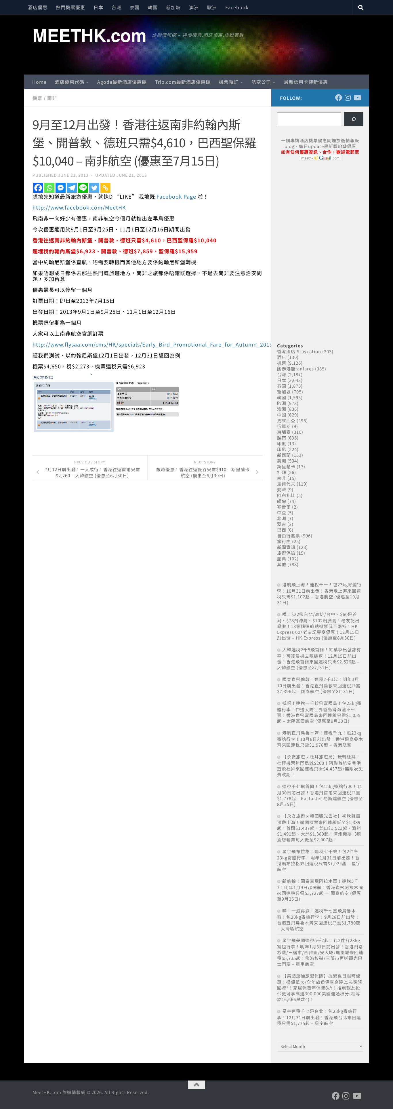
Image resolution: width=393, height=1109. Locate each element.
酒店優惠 (37, 7)
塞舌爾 (284, 507)
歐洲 (212, 7)
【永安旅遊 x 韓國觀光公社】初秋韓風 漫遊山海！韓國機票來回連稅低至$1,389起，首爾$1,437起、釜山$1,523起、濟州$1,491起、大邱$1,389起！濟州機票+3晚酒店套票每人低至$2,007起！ (319, 827)
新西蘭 (284, 455)
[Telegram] (72, 188)
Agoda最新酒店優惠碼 (122, 81)
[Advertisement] (320, 210)
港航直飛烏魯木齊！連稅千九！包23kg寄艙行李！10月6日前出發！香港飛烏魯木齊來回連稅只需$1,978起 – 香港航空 (320, 739)
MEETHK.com (89, 34)
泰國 (135, 7)
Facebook (237, 7)
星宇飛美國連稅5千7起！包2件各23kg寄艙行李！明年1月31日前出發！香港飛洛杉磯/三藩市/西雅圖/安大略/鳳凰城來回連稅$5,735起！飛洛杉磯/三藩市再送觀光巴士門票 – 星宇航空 (320, 952)
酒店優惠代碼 (69, 81)
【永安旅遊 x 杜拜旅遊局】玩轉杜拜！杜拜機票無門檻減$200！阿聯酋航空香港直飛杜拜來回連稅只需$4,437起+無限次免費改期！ (320, 765)
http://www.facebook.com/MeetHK (79, 207)
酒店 (281, 357)
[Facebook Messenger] (61, 188)
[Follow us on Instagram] (347, 97)
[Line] (83, 188)
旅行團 (284, 541)
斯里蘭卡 (286, 466)
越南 (281, 438)
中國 (281, 415)
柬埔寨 (284, 432)
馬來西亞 (286, 420)
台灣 (116, 7)
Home (39, 81)
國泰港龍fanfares (295, 369)
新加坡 (173, 7)
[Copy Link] (105, 188)
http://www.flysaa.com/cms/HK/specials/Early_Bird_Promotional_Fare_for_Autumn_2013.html (160, 344)
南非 (52, 97)
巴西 (281, 530)
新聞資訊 (286, 547)
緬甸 (281, 501)
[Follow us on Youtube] (357, 97)
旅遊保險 (286, 553)
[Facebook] (38, 188)
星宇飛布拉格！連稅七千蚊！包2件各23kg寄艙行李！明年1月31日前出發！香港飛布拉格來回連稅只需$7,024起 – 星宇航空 (319, 860)
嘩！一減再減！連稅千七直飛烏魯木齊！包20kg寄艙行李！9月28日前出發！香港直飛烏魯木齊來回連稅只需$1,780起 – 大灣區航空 (318, 919)
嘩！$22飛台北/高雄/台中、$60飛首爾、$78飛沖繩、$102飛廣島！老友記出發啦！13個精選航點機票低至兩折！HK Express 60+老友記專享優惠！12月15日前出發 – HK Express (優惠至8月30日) (318, 626)
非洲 (281, 518)
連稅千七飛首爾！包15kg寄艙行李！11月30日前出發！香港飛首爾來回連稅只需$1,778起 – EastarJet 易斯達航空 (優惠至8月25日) (320, 795)
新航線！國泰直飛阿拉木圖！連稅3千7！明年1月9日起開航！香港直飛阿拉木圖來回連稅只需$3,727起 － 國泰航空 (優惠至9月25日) (320, 890)
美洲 (281, 461)
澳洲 (194, 7)
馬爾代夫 (286, 484)
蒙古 (281, 524)
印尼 (281, 449)
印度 (281, 443)
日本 (98, 7)
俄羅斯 (284, 426)
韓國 (153, 7)
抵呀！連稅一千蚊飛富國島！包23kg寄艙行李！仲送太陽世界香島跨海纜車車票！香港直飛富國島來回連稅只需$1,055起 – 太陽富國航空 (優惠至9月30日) (319, 712)
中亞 (281, 512)
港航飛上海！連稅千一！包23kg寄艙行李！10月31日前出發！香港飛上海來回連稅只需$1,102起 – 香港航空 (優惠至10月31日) (319, 593)
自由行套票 (288, 535)
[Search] (353, 119)
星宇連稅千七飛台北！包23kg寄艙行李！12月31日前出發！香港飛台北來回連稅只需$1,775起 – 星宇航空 (319, 1017)
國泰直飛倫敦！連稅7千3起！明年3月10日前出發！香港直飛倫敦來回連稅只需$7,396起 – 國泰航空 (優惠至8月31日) (318, 685)
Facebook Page (176, 196)
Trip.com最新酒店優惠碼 (183, 81)
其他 (281, 564)
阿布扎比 (286, 495)
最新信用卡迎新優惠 (306, 81)
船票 (281, 559)
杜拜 (281, 472)
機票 (37, 97)
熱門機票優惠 (70, 7)
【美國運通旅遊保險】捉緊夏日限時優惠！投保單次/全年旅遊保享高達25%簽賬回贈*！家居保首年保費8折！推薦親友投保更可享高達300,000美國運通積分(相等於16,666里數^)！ (319, 987)
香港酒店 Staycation (299, 351)
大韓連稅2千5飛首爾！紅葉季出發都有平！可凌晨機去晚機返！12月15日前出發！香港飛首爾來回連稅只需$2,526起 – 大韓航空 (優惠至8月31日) (319, 658)
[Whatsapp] (49, 188)
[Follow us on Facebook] (338, 97)
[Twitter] (94, 188)
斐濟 (281, 489)
